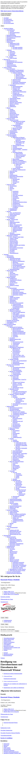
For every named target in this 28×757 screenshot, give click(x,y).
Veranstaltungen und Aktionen (20, 403)
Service (8, 286)
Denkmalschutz (13, 99)
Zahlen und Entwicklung (18, 456)
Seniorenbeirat (16, 362)
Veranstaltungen (13, 249)
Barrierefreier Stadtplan (18, 292)
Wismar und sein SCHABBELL (19, 123)
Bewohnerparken (17, 425)
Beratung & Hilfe (14, 241)
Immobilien (12, 34)
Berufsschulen (13, 113)
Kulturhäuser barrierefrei (18, 289)
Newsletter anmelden (17, 47)
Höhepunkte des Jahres (15, 259)
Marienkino (15, 262)
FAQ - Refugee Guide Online (17, 237)
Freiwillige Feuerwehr (21, 489)
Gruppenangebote (17, 304)
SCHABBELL (13, 136)
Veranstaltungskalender (15, 258)
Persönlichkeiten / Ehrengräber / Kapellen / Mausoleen (20, 454)
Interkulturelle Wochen (18, 387)
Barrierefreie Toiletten (18, 294)
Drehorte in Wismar (14, 285)
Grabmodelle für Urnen (21, 444)
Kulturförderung (13, 175)
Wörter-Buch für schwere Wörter (17, 570)
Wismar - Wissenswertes (12, 219)
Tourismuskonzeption (12, 321)
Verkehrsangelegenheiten (15, 499)
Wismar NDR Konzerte (18, 263)
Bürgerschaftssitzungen (18, 328)
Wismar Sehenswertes (12, 270)
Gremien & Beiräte (14, 359)
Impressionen (13, 276)
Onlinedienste (10, 63)
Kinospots (15, 386)
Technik (17, 488)
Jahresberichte (16, 368)
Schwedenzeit (16, 181)
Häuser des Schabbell (21, 155)
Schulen (11, 109)
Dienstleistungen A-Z (12, 60)
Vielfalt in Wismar (14, 238)
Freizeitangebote (13, 208)
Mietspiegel (12, 105)
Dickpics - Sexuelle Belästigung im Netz (17, 384)
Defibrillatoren (13, 55)
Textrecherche (16, 354)
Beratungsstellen (16, 372)
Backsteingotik (16, 179)
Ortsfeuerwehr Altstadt (22, 491)
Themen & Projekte (14, 375)
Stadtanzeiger (10, 42)
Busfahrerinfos (16, 308)
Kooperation (18, 157)
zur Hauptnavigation (8, 20)
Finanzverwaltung (14, 503)
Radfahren (12, 218)
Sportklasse (15, 194)
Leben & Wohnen (14, 242)
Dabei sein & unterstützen (19, 163)
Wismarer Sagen (16, 129)
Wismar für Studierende (15, 311)
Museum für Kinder (17, 128)
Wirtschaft (9, 526)
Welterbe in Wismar (20, 75)
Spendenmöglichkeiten (15, 234)
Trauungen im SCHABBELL (20, 161)
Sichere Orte (15, 376)
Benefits (11, 523)
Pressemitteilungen (11, 38)
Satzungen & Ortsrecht (15, 410)
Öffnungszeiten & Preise (18, 145)
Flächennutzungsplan (18, 86)
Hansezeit (15, 180)
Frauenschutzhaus (17, 374)
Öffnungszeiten (13, 553)
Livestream (12, 337)
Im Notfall (15, 497)
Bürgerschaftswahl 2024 (15, 534)
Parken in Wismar (14, 298)
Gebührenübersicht (17, 437)
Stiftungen (12, 233)
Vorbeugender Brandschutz (19, 485)
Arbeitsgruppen (16, 343)
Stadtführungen (13, 278)
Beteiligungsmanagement (15, 506)
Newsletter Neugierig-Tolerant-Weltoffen (10, 733)
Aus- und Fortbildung (21, 487)
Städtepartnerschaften (15, 222)
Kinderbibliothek (17, 125)
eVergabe (12, 31)
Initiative (15, 395)
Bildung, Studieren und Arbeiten (17, 245)
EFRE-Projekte (13, 58)
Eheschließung (16, 430)
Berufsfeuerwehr (16, 480)
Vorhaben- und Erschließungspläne (17, 89)
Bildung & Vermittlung (18, 160)
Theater (11, 173)
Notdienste (9, 50)
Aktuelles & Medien (8, 28)
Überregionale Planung (15, 98)
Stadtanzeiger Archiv (14, 43)
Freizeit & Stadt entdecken (19, 312)
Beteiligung (12, 340)
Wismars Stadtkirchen (15, 226)
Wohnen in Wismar (14, 103)
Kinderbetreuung (14, 132)
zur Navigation (7, 21)
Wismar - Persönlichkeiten (16, 224)
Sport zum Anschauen (18, 195)
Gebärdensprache (11, 546)
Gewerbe (12, 502)
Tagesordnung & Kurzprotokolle (16, 352)
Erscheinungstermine (14, 44)
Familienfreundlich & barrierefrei (21, 139)
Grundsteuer (15, 504)
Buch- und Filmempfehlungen (20, 391)
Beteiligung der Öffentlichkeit (14, 36)
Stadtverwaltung (10, 406)
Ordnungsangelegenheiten (16, 500)
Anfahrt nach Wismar (15, 297)
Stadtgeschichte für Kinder (19, 121)
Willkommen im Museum (18, 137)
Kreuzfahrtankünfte (17, 265)
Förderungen (13, 112)
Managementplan (20, 77)
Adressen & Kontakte (12, 66)
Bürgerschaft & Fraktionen (16, 327)
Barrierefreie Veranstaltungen (19, 293)
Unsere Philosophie (14, 511)
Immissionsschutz (14, 101)
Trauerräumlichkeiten (18, 450)
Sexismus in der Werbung (19, 382)
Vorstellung (18, 473)
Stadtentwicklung (17, 79)
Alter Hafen (12, 273)
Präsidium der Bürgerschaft (19, 332)
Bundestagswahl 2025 (15, 532)
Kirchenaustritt (16, 433)
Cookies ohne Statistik (6, 13)
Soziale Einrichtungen (15, 214)
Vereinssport (15, 192)
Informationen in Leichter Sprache (18, 569)
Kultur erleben (16, 313)
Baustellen (9, 39)
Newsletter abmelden (17, 48)
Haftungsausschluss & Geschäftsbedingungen (18, 306)
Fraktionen (15, 335)
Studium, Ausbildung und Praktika (18, 514)
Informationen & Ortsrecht (19, 356)
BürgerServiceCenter (14, 415)
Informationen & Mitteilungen (17, 347)
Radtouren (12, 284)
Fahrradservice (13, 301)
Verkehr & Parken (11, 216)
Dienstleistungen (13, 551)
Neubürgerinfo (13, 239)
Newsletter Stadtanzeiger (6, 730)
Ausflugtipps (13, 281)
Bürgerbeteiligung (11, 40)
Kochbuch (12, 251)
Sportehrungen (16, 200)
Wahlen (8, 528)
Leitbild (17, 476)
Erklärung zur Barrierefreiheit (13, 571)
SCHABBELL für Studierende (20, 143)
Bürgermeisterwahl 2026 (15, 531)
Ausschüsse (15, 336)
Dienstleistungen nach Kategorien (14, 62)
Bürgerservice (7, 59)
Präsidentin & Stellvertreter (19, 333)
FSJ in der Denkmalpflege (19, 166)
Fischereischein (16, 424)
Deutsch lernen (13, 246)
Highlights (15, 319)
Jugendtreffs (12, 133)
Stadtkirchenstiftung (17, 229)
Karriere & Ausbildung (12, 510)
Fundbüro (15, 419)
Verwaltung (12, 549)
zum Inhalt (6, 17)
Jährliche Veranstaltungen (19, 261)
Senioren (9, 211)
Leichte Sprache (16, 168)
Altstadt (11, 272)
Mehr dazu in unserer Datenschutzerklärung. (12, 11)
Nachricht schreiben (5, 596)
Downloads (15, 405)
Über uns (12, 366)
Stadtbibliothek (13, 210)
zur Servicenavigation (9, 23)
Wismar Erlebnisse (11, 277)
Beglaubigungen (16, 426)
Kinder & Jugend (11, 118)
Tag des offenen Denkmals (19, 266)
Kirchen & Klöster (14, 274)
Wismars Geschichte (14, 559)
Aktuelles (15, 146)
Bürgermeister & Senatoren (16, 407)
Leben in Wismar (8, 67)
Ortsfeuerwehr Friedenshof (22, 494)
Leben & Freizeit (11, 184)
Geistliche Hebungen (17, 227)
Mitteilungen (16, 468)
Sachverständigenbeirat (21, 78)
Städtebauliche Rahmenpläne (19, 91)
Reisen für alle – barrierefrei (19, 566)
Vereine (11, 187)
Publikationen (13, 106)
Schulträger (12, 110)
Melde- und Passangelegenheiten (17, 418)
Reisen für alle (13, 538)
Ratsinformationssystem (15, 339)
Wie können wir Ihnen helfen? (8, 629)
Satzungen (12, 558)
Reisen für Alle (16, 290)
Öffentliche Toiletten (14, 309)
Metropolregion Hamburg (19, 83)
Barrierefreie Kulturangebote (16, 176)
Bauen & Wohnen (11, 68)
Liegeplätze (15, 463)
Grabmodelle (16, 441)
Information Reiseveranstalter (16, 302)
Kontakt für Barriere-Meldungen (14, 573)
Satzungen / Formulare (18, 457)
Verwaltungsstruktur (14, 409)
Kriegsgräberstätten (17, 452)
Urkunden (15, 436)
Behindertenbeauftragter (18, 363)
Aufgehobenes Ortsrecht (18, 414)
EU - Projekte (10, 56)
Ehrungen (12, 220)
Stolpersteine (16, 378)
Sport (11, 190)
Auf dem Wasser (13, 282)
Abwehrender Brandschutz (19, 482)
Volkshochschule (14, 116)
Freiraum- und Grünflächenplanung (17, 93)
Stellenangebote (13, 512)
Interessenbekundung (15, 32)
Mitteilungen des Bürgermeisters (16, 349)
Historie (17, 477)
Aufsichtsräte (16, 344)
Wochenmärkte (13, 185)
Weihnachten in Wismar (18, 268)
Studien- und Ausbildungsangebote (18, 518)
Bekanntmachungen (11, 35)
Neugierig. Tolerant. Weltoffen (17, 394)
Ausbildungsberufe (17, 516)
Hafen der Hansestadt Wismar (17, 461)
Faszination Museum (17, 152)
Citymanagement (14, 527)
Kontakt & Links (17, 204)
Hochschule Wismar (14, 114)
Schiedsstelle (13, 508)
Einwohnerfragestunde (18, 341)
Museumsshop (16, 159)
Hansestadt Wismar (10, 579)
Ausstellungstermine (17, 148)
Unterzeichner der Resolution (20, 401)
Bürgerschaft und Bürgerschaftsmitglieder (18, 330)
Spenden (15, 231)
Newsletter (12, 46)
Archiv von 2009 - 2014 (18, 355)
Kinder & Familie (14, 243)
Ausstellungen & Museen (16, 280)
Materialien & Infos (14, 389)
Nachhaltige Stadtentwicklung (17, 71)
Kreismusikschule (14, 117)
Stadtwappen (13, 223)
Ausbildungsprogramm (18, 520)
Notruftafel (12, 54)
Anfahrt (11, 555)
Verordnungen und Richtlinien (20, 413)
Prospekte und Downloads (13, 320)
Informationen (19, 126)
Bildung (8, 107)
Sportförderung (16, 203)
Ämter (11, 550)
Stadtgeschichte (19, 153)
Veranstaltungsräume (14, 269)
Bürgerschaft (10, 325)
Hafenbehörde (16, 465)
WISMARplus (10, 255)
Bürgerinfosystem (14, 346)
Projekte (14, 199)
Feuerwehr (12, 51)
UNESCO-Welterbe (17, 73)
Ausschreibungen (11, 29)
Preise (14, 464)
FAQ (11, 524)
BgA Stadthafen (16, 467)
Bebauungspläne (16, 87)
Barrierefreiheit (13, 288)
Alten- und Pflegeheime (15, 212)
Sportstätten (15, 196)
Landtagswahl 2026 (14, 530)
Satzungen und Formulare (16, 102)
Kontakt (11, 296)
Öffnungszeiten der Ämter (7, 599)
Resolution (15, 397)
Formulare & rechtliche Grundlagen (18, 206)
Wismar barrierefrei (11, 536)
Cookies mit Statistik (5, 15)
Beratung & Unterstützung (16, 371)
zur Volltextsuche (8, 19)
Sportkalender (16, 198)
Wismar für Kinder (14, 120)
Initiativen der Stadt (14, 507)
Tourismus (6, 254)
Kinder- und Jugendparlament (20, 360)
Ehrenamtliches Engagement (16, 247)
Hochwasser (12, 52)
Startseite (6, 652)
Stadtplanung (13, 85)
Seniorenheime (13, 215)
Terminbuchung (4, 601)
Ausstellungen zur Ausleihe (19, 393)
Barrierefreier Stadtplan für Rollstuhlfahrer (16, 541)
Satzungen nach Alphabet (19, 411)
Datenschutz (15, 358)
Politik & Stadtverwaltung (10, 324)
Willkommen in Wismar (12, 235)
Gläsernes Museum (20, 156)
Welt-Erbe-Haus (19, 74)
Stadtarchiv (12, 172)
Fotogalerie (15, 390)
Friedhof (12, 438)
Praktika (14, 522)
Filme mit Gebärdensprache (19, 169)
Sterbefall (15, 434)
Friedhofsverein (16, 460)
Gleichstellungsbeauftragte (19, 367)
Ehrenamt (12, 188)
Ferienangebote (13, 130)
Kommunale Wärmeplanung (19, 82)
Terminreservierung (11, 64)
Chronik (14, 183)
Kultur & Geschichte (11, 134)
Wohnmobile (13, 300)
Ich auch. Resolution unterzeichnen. (20, 399)
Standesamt (12, 429)
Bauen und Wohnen (14, 428)
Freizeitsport (15, 191)
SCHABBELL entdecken (19, 315)
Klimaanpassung (16, 81)
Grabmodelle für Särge (21, 442)
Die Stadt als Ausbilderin (18, 515)
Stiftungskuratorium (17, 230)
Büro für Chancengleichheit (13, 364)
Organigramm (19, 475)
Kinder (14, 432)
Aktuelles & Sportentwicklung (20, 202)
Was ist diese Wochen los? (19, 316)
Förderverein (19, 164)
